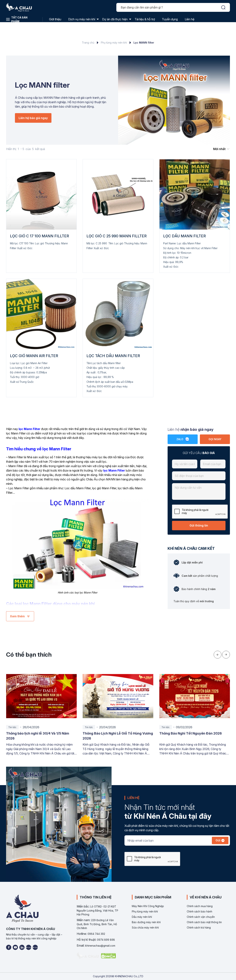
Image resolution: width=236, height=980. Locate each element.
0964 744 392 (96, 933)
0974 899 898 (106, 939)
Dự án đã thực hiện (115, 19)
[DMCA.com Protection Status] (108, 956)
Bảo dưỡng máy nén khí (146, 922)
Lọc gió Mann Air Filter (34, 356)
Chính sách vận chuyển (201, 916)
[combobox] (221, 149)
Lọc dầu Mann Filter (184, 236)
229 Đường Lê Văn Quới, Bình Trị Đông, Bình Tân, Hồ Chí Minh (97, 924)
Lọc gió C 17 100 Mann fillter (39, 236)
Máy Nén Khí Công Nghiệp (148, 906)
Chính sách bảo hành (199, 911)
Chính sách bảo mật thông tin (204, 922)
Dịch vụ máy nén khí (81, 19)
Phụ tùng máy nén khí (114, 42)
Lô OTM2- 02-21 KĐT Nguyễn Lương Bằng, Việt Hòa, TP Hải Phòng (97, 910)
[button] (217, 655)
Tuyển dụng (170, 19)
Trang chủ (88, 42)
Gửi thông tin (199, 525)
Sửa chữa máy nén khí (145, 927)
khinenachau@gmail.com (100, 945)
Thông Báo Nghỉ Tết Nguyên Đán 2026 (114, 733)
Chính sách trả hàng (199, 927)
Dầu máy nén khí (142, 916)
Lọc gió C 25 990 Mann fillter (116, 236)
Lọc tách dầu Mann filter (113, 356)
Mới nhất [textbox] (219, 149)
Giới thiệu (55, 19)
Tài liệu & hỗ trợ (145, 19)
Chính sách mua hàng (200, 906)
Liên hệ (189, 19)
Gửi (218, 840)
